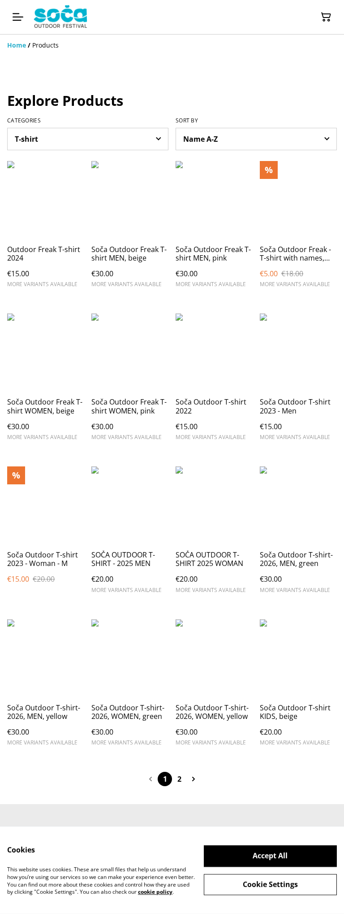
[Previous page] (150, 779)
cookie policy (155, 892)
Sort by (187, 121)
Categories (24, 121)
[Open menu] (18, 17)
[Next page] (193, 779)
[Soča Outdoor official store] (60, 17)
